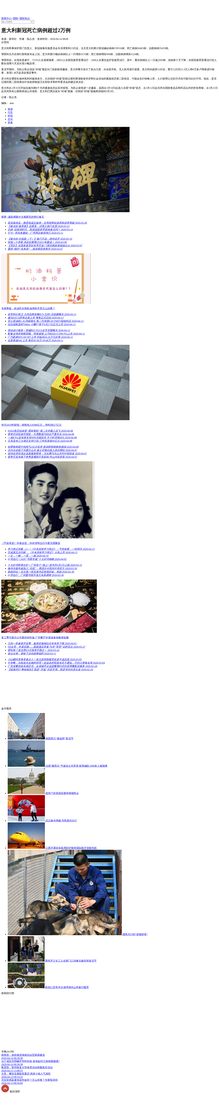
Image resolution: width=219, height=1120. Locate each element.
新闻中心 (6, 18)
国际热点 (25, 18)
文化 (10, 119)
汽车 (10, 112)
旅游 (10, 109)
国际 (15, 18)
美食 (10, 122)
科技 (10, 115)
